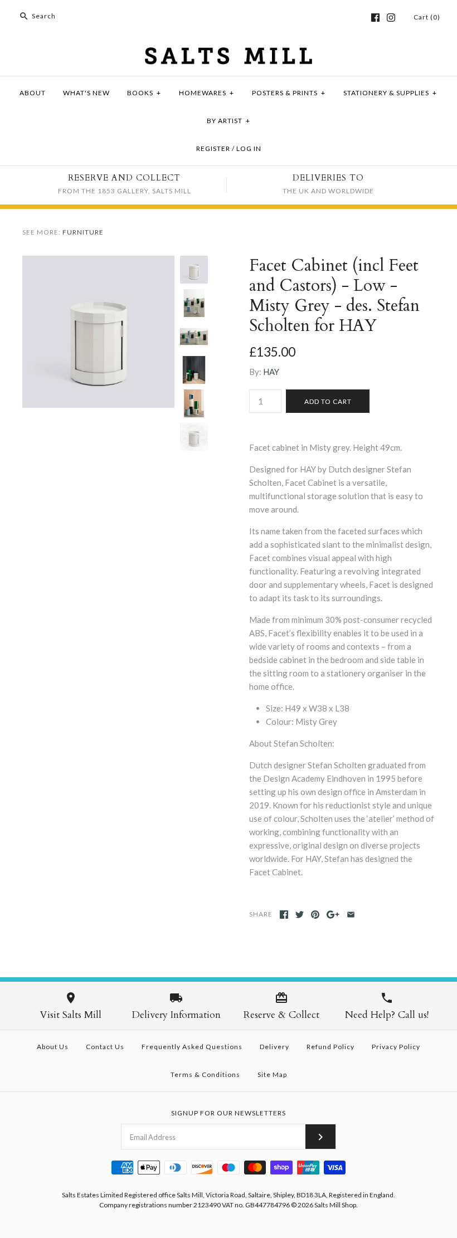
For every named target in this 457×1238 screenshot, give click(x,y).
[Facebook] (375, 17)
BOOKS (144, 93)
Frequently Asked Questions (192, 1046)
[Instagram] (391, 17)
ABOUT (33, 93)
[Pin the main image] (315, 914)
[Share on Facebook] (284, 914)
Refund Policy (330, 1046)
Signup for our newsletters (228, 1113)
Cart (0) (427, 17)
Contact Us (105, 1046)
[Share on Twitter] (299, 914)
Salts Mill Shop (335, 1205)
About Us (53, 1046)
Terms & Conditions (205, 1074)
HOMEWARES (206, 93)
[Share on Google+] (333, 914)
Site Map (272, 1074)
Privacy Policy (396, 1046)
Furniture (83, 232)
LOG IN (248, 148)
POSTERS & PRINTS (288, 93)
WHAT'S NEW (86, 93)
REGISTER (213, 148)
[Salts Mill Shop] (228, 54)
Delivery (274, 1046)
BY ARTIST (228, 120)
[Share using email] (351, 914)
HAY (271, 372)
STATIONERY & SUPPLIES (390, 93)
